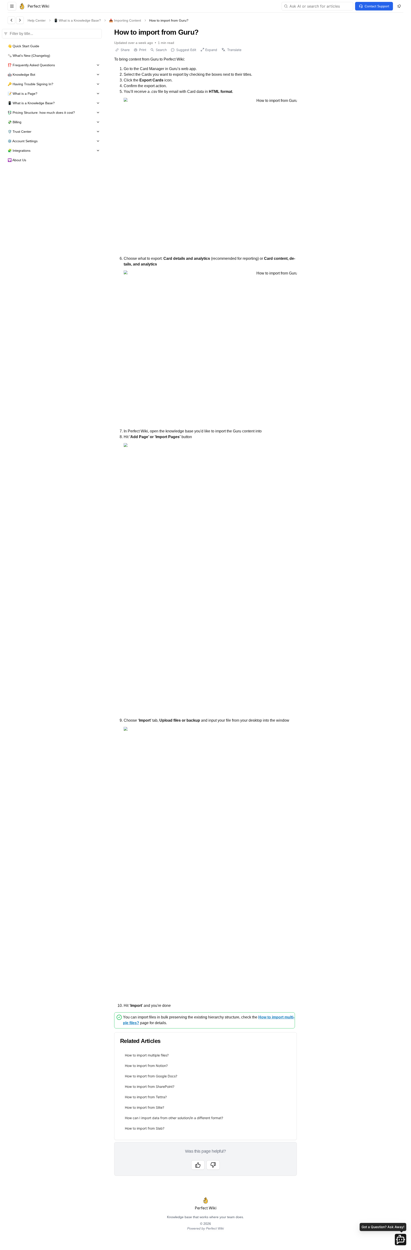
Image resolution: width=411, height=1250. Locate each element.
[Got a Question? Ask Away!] (400, 1239)
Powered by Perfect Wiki (205, 1228)
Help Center (37, 20)
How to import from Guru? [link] (168, 20)
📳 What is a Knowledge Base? (77, 20)
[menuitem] (205, 1055)
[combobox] (317, 6)
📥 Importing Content (125, 20)
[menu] (205, 1092)
